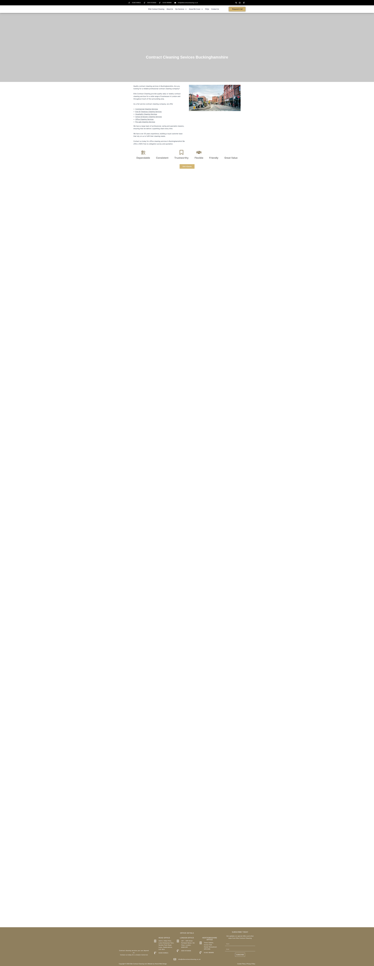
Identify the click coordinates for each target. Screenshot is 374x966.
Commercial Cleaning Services (146, 109)
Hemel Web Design (161, 964)
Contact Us (215, 9)
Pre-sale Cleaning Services (145, 122)
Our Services (179, 9)
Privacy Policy (251, 964)
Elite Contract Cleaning (156, 9)
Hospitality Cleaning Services (146, 114)
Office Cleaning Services (144, 119)
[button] (236, 2)
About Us (170, 9)
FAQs (207, 9)
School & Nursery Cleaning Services (148, 117)
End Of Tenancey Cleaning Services (148, 112)
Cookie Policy (241, 964)
